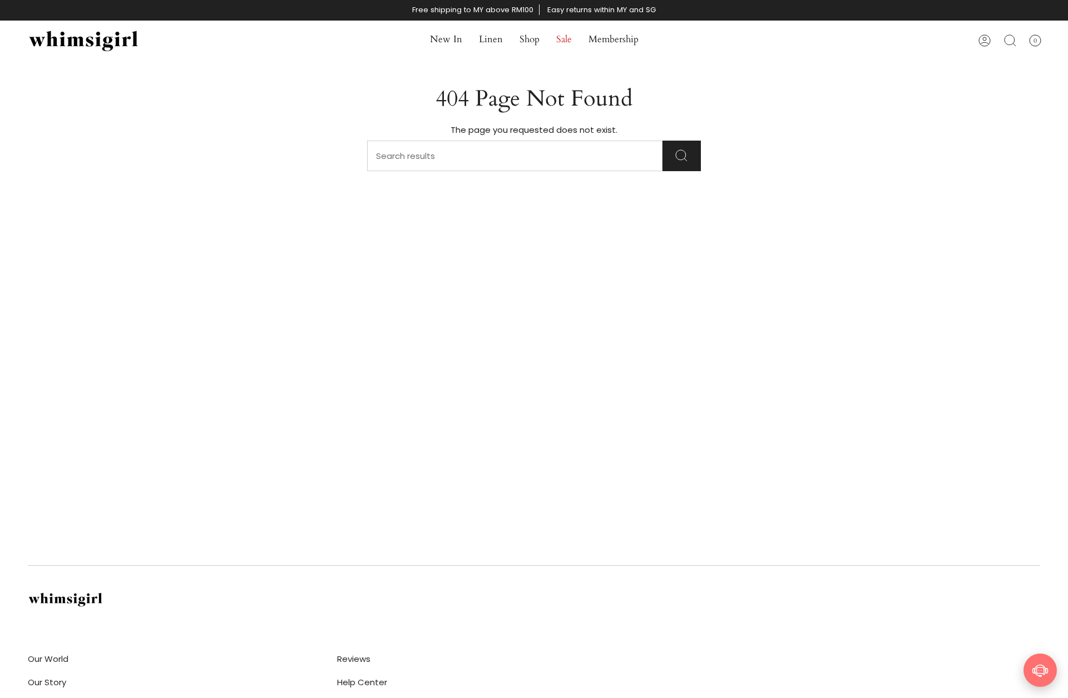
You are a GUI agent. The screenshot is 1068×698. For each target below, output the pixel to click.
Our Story (47, 682)
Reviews (353, 659)
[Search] (681, 156)
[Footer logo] (65, 599)
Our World (48, 659)
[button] (446, 40)
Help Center (362, 682)
